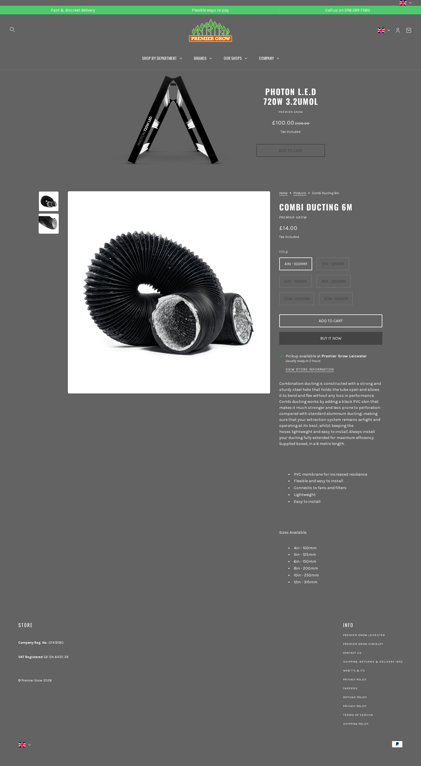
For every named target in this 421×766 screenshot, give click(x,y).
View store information (310, 369)
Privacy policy (355, 706)
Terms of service (358, 715)
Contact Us (352, 653)
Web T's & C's (354, 670)
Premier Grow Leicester (344, 356)
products (299, 193)
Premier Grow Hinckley (363, 644)
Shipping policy (356, 724)
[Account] (398, 30)
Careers (350, 688)
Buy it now (331, 338)
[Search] (12, 29)
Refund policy (355, 697)
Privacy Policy (355, 679)
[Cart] (409, 30)
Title (283, 252)
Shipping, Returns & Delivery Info (373, 661)
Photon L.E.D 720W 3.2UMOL (290, 96)
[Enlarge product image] (169, 292)
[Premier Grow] (210, 30)
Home (283, 193)
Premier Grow (291, 112)
